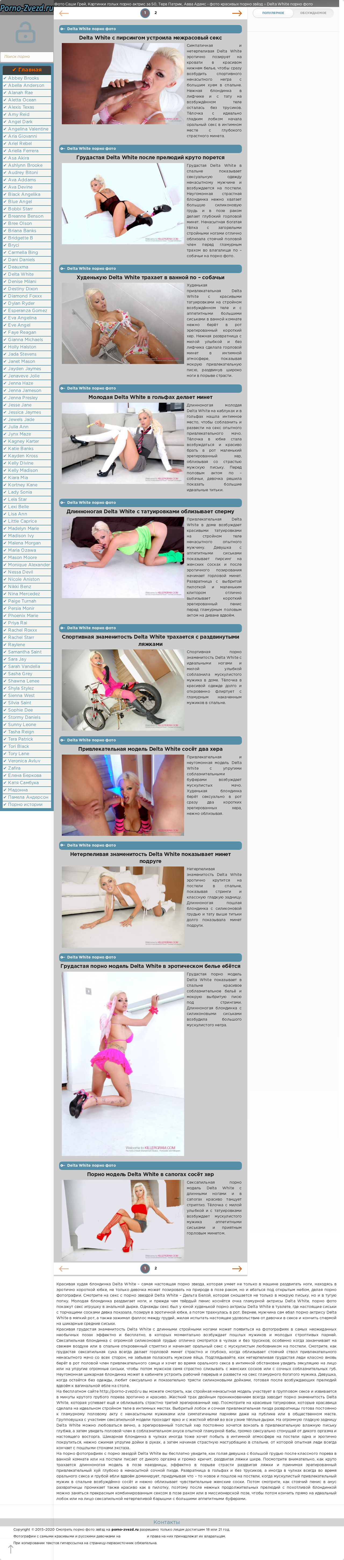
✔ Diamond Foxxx (22, 296)
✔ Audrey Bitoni (20, 173)
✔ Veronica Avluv (21, 761)
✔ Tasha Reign (18, 732)
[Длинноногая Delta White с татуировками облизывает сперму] (123, 567)
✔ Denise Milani (20, 282)
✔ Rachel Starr (18, 638)
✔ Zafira (11, 768)
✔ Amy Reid (16, 115)
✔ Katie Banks (18, 449)
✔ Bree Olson (17, 224)
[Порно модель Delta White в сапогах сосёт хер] (123, 1220)
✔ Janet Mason (19, 362)
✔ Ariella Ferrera (20, 151)
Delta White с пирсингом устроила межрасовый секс (150, 38)
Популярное (273, 13)
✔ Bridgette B (18, 238)
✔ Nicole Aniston (21, 580)
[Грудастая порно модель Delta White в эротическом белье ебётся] (123, 1064)
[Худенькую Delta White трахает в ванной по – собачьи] (123, 331)
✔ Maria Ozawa (19, 551)
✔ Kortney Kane (20, 485)
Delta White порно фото (91, 29)
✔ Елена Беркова (22, 776)
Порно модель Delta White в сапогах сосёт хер (150, 1174)
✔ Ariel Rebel (17, 144)
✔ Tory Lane (16, 754)
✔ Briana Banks (19, 231)
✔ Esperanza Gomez (25, 311)
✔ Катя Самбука (21, 783)
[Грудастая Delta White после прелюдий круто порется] (123, 211)
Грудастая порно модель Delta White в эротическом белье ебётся (150, 966)
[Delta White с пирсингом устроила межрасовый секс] (123, 91)
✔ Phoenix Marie (20, 616)
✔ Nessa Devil (18, 572)
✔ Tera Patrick (18, 739)
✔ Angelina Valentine (25, 129)
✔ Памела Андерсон (25, 797)
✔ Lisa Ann (15, 514)
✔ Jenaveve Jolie (21, 376)
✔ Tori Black (16, 747)
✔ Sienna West (19, 696)
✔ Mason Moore (20, 558)
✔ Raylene (14, 645)
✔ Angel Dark (18, 122)
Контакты (166, 1522)
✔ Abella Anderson (23, 86)
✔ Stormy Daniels (22, 718)
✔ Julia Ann (15, 427)
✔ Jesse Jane (17, 405)
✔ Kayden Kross (20, 456)
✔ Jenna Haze (18, 383)
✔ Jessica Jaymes (22, 413)
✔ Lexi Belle (16, 507)
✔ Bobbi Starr (18, 209)
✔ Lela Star (15, 500)
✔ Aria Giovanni (20, 137)
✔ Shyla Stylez (18, 689)
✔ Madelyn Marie (21, 529)
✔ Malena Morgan (22, 543)
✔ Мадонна (15, 790)
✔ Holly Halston (20, 347)
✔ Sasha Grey (17, 674)
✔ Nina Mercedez (21, 594)
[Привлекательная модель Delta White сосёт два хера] (123, 795)
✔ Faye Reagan (19, 333)
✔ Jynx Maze (17, 434)
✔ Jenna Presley (20, 398)
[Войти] (25, 32)
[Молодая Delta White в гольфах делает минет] (123, 448)
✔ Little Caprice (20, 521)
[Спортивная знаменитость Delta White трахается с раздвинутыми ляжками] (123, 690)
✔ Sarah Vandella (21, 667)
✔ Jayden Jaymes (22, 369)
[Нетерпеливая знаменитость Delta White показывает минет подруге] (123, 907)
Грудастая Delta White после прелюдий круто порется (150, 157)
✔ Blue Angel (17, 202)
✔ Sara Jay (14, 659)
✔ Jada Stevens (20, 354)
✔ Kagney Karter (21, 442)
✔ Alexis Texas (18, 107)
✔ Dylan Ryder (19, 304)
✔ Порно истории (23, 805)
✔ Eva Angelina (20, 318)
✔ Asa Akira (16, 158)
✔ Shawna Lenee (21, 681)
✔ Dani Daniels (19, 260)
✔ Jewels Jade (18, 420)
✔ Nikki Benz (17, 587)
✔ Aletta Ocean (19, 100)
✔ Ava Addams (19, 180)
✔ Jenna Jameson (22, 391)
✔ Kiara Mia (15, 478)
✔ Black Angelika (21, 195)
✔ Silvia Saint (17, 703)
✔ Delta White (18, 275)
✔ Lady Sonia (17, 492)
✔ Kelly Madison (20, 471)
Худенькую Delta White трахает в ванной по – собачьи (150, 277)
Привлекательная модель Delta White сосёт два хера (150, 749)
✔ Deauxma (15, 267)
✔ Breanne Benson (23, 216)
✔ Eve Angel (16, 325)
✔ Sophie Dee (18, 710)
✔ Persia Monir (18, 609)
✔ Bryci (11, 245)
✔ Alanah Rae (18, 93)
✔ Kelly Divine (18, 463)
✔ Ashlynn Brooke (22, 166)
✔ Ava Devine (18, 187)
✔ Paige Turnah (19, 601)
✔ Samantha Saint (22, 652)
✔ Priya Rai (15, 623)
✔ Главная (27, 70)
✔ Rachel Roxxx (20, 630)
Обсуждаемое (313, 13)
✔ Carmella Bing (20, 253)
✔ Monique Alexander (26, 565)
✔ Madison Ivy (18, 536)
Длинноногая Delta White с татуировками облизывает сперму (150, 512)
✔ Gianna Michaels (23, 340)
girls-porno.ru (133, 1536)
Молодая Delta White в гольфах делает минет (150, 397)
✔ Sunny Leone (19, 725)
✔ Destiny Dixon (20, 289)
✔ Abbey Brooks (21, 78)
